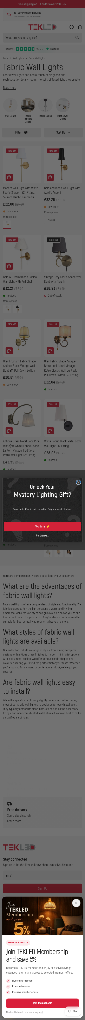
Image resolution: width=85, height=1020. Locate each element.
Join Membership (42, 1003)
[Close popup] (76, 903)
